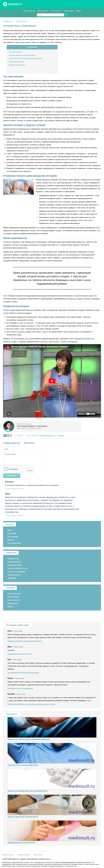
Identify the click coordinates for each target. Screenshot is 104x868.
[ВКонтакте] (5, 435)
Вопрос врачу (69, 11)
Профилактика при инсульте (19, 654)
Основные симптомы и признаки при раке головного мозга (31, 704)
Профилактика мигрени (17, 65)
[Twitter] (7, 435)
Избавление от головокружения (20, 688)
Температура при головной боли (21, 842)
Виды (10, 530)
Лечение (11, 540)
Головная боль (21, 21)
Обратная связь (7, 854)
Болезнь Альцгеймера (16, 571)
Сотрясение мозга (15, 565)
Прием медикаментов (16, 62)
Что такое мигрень (15, 52)
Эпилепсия (12, 578)
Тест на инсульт (56, 11)
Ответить (20, 489)
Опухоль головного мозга (18, 568)
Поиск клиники (43, 11)
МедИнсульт (7, 21)
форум (61, 435)
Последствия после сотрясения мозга (23, 673)
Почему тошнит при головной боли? (23, 817)
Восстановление (14, 543)
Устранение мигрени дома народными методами (25, 58)
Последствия (13, 536)
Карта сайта (38, 854)
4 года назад (10, 489)
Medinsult (17, 4)
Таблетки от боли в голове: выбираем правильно (29, 739)
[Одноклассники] (10, 435)
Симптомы (12, 533)
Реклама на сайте (23, 854)
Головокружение (14, 562)
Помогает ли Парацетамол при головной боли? (28, 791)
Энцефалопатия (14, 575)
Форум (78, 11)
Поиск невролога (29, 11)
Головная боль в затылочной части (23, 765)
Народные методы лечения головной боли (25, 641)
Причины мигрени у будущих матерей (22, 55)
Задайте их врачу (46, 435)
